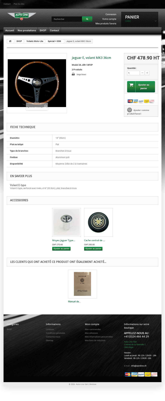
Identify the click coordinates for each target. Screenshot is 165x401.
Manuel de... (74, 301)
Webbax (92, 384)
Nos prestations (27, 30)
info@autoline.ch (138, 366)
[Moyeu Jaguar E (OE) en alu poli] (66, 222)
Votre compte (109, 19)
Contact (54, 30)
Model (75, 65)
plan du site (19, 4)
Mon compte (92, 324)
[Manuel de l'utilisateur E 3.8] (82, 284)
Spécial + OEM (54, 41)
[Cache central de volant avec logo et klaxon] (98, 222)
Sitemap (49, 340)
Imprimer (81, 74)
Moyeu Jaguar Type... (63, 240)
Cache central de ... (94, 240)
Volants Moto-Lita (35, 41)
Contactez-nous (53, 337)
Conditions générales (55, 333)
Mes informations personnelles (99, 337)
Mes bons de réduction (95, 340)
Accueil (9, 30)
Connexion (111, 14)
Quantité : (132, 68)
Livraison (50, 329)
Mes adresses (91, 333)
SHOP (43, 30)
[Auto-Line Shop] (21, 16)
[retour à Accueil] (10, 41)
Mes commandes (93, 329)
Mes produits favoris (106, 23)
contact (7, 4)
